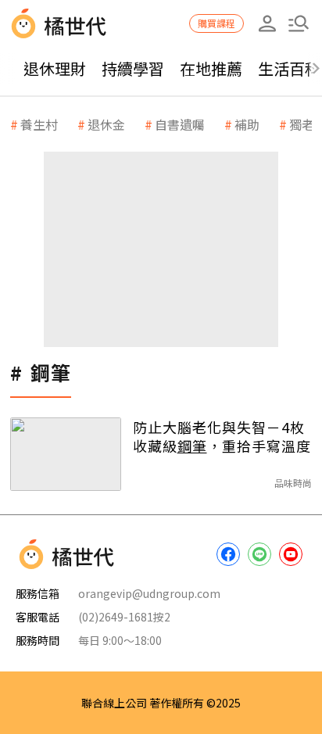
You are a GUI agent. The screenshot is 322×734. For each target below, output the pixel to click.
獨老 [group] (301, 124)
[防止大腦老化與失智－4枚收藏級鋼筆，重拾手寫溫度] (65, 454)
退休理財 (54, 68)
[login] (267, 23)
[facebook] (228, 554)
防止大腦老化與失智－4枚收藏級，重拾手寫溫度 (222, 436)
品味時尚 (293, 482)
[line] (259, 554)
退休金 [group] (106, 124)
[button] (298, 23)
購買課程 (216, 23)
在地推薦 (211, 68)
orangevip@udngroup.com (149, 593)
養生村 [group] (39, 124)
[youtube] (290, 554)
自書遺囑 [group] (180, 124)
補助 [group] (246, 124)
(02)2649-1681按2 (124, 617)
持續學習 (133, 68)
